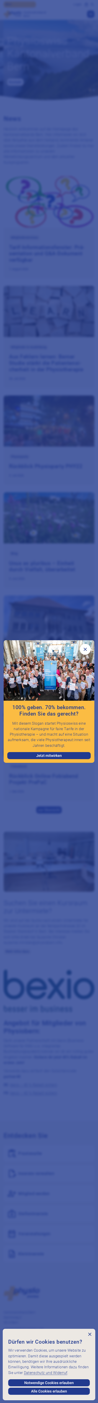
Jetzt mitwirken (49, 755)
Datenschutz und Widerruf (45, 1373)
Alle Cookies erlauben (49, 1391)
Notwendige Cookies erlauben (49, 1383)
